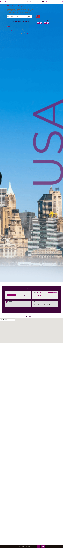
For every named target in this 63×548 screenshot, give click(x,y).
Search (29, 16)
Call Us (50, 292)
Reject (43, 546)
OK (38, 546)
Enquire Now (55, 292)
